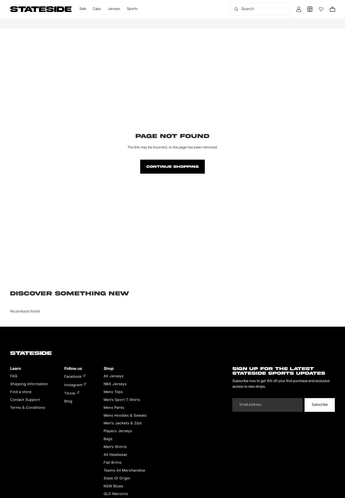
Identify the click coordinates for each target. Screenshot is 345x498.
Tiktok (70, 394)
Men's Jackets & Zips (123, 423)
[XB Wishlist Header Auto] (321, 9)
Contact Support (25, 400)
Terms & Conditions (27, 408)
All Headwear (115, 455)
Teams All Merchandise (124, 471)
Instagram (73, 385)
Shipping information (29, 384)
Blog (68, 401)
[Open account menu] (298, 9)
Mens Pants (114, 408)
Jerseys (114, 9)
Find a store (21, 392)
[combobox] (255, 9)
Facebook (73, 377)
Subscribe (320, 405)
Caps (97, 9)
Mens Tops (113, 392)
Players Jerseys (118, 431)
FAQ (13, 376)
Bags (108, 439)
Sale (82, 9)
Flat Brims (113, 463)
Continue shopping (172, 166)
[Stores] (309, 9)
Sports (132, 9)
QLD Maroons (116, 494)
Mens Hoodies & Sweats (125, 416)
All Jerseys (113, 376)
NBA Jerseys (115, 384)
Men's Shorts (115, 447)
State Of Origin (117, 478)
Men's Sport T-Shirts (122, 400)
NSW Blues (113, 486)
